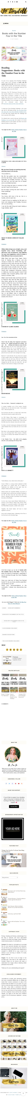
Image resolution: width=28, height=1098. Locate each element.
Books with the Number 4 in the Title (13, 614)
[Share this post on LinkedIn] (17, 650)
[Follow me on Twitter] (8, 2)
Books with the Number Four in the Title (14, 621)
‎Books (14, 30)
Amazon (3, 166)
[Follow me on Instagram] (14, 2)
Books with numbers (14, 608)
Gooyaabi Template (15, 1094)
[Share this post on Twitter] (10, 650)
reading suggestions (8, 634)
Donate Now (14, 806)
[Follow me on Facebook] (10, 2)
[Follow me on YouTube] (16, 2)
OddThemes (13, 1092)
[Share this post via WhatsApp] (21, 650)
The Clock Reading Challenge (10, 640)
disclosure (6, 103)
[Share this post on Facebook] (7, 650)
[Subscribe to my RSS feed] (22, 783)
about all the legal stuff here (16, 103)
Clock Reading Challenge (9, 628)
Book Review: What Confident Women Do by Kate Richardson (15, 907)
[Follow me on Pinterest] (12, 2)
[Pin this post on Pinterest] (14, 650)
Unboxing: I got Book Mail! (14, 913)
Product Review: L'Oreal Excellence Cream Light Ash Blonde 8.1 (16, 899)
